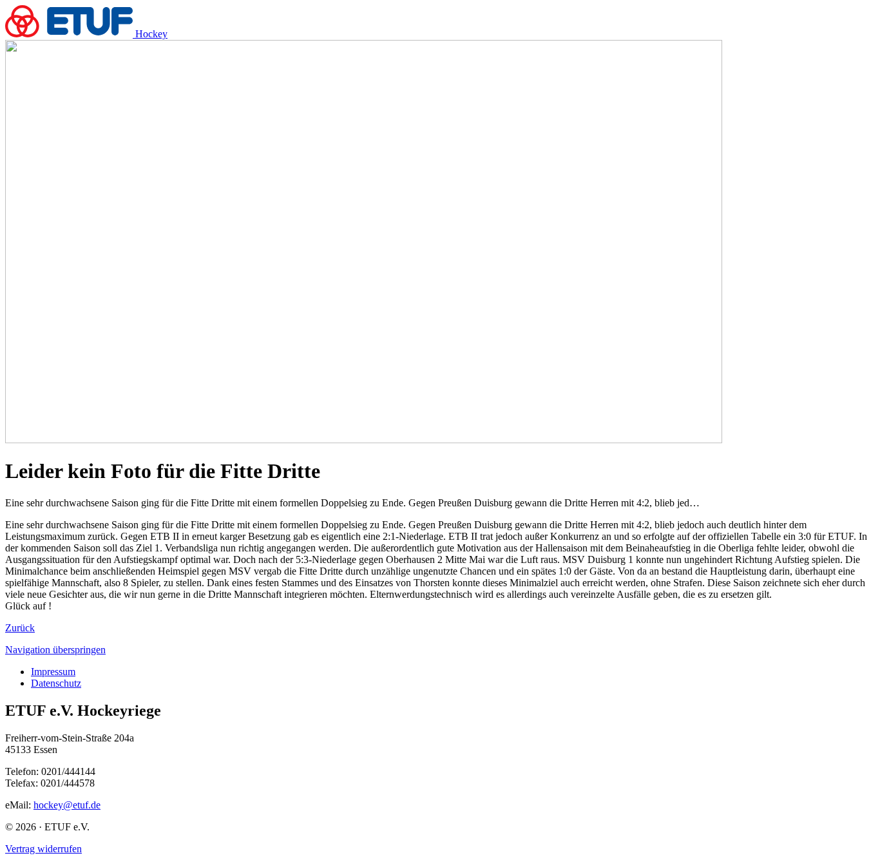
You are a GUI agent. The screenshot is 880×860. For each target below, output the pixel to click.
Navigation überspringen (55, 649)
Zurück (20, 627)
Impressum (53, 671)
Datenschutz (56, 683)
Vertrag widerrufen (43, 848)
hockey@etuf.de (66, 804)
